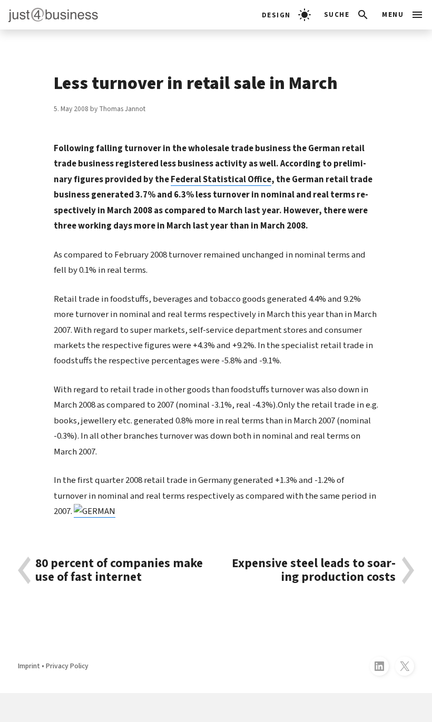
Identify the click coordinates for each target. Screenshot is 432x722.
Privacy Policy (67, 666)
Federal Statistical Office (221, 179)
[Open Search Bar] (347, 14)
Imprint (29, 666)
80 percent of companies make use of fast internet (119, 570)
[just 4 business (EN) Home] (49, 14)
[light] (286, 14)
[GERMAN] (94, 511)
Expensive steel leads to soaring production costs (314, 570)
